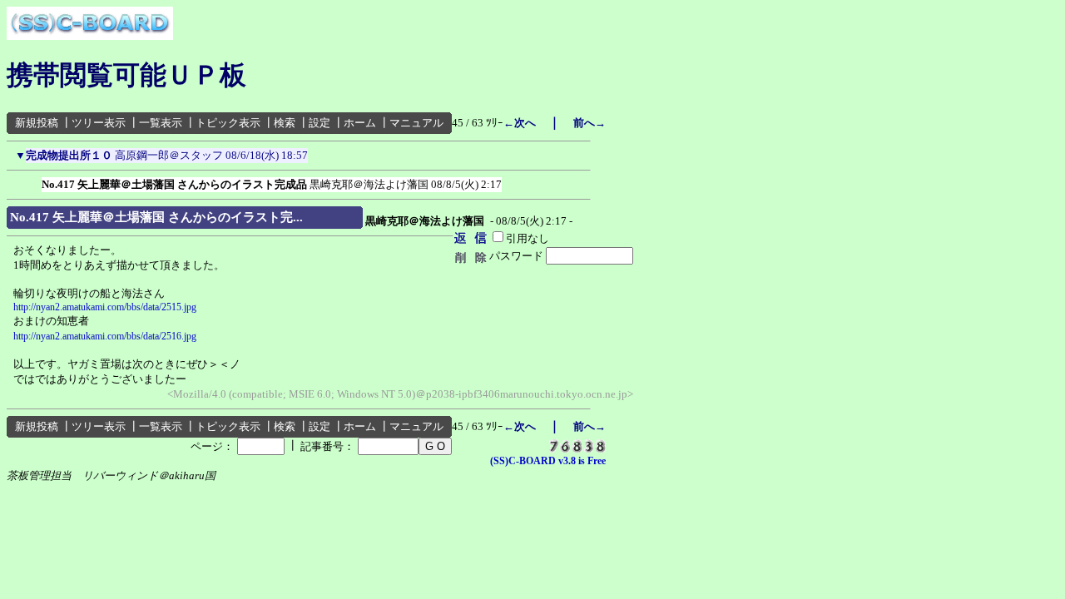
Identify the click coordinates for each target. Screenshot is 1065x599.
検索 (284, 122)
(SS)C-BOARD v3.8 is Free (548, 461)
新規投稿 (36, 122)
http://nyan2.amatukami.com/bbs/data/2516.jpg (104, 336)
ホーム (360, 122)
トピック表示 (228, 122)
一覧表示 (160, 122)
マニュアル (416, 122)
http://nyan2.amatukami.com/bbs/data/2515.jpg (104, 307)
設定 (319, 122)
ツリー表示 (99, 122)
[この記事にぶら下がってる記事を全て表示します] (33, 181)
